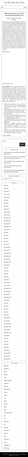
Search (5, 141)
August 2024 (6, 197)
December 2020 (7, 323)
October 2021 (7, 294)
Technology (6, 439)
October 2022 (7, 259)
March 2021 (6, 314)
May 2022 (6, 273)
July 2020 (6, 338)
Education (6, 386)
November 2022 (7, 256)
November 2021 (7, 291)
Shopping (9, 135)
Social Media (6, 430)
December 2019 (7, 359)
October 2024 (7, 194)
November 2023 (7, 220)
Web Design (6, 448)
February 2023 (7, 247)
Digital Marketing (8, 380)
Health (5, 406)
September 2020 (7, 332)
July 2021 (6, 303)
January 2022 (7, 285)
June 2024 (6, 200)
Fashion (5, 392)
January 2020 (7, 356)
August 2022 (6, 265)
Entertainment (7, 389)
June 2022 (6, 270)
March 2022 (6, 279)
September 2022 (7, 262)
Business (6, 374)
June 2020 (6, 341)
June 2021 (6, 306)
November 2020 (7, 326)
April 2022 (6, 276)
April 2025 (6, 188)
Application (6, 365)
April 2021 (6, 312)
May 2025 (6, 185)
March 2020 (6, 350)
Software (6, 433)
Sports (5, 436)
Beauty (5, 371)
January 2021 (7, 320)
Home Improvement (8, 412)
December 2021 (7, 288)
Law (5, 415)
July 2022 (6, 267)
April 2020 (6, 347)
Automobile (6, 368)
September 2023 (7, 226)
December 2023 (7, 217)
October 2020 (7, 329)
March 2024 (6, 209)
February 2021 (7, 317)
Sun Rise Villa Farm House (14, 2)
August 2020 (6, 335)
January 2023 (7, 250)
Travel (5, 442)
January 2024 (7, 214)
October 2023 (7, 223)
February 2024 (7, 212)
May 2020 (6, 344)
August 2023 (6, 229)
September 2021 (7, 297)
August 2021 (6, 300)
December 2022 (7, 253)
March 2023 (6, 244)
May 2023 (6, 238)
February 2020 (7, 353)
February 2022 (7, 282)
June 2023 (6, 235)
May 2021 (6, 309)
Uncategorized (7, 445)
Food (5, 398)
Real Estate (6, 421)
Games (5, 401)
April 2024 (6, 206)
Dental (5, 377)
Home (5, 409)
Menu (25, 7)
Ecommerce (6, 383)
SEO (5, 424)
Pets (5, 418)
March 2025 (6, 191)
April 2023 (6, 241)
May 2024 (6, 203)
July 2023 (6, 232)
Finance (5, 395)
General (5, 404)
